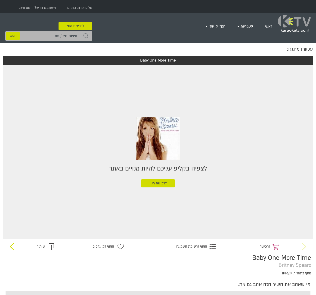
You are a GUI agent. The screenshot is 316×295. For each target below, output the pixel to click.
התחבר (71, 7)
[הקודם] (304, 243)
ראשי (269, 25)
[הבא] (12, 243)
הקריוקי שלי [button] (223, 25)
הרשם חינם (27, 7)
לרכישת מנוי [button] (75, 19)
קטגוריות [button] (251, 25)
